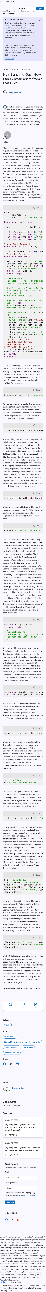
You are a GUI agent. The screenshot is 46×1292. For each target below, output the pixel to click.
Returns (40, 1245)
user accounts (28, 1047)
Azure (19, 1266)
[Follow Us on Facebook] (6, 1220)
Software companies (34, 1272)
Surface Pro (4, 1237)
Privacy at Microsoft (7, 1277)
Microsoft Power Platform (9, 1264)
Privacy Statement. (28, 1195)
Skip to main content (8, 1)
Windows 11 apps (30, 1242)
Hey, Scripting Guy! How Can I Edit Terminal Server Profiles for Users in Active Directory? (20, 1127)
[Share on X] (11, 1064)
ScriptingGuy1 (15, 92)
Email (7, 1172)
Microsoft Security (16, 1261)
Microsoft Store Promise (36, 1247)
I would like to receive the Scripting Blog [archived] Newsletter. (20, 1193)
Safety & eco (36, 1288)
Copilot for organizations (20, 1239)
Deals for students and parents (21, 1258)
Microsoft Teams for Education (19, 1253)
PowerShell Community (18, 47)
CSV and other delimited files (15, 1042)
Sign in (40, 8)
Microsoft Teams (26, 1264)
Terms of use (17, 1288)
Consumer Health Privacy (9, 1285)
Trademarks (26, 1288)
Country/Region (11, 1182)
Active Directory (10, 1036)
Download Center (11, 1245)
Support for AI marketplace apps (17, 1269)
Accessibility (4, 1280)
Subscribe (10, 1202)
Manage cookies (6, 1288)
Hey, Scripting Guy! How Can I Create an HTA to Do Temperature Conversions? (22, 1149)
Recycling (3, 1290)
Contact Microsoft (32, 1285)
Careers (13, 1274)
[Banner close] (40, 20)
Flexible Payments (6, 1250)
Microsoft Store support (28, 1245)
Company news (35, 1274)
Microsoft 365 (40, 1261)
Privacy (42, 1285)
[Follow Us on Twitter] (12, 1220)
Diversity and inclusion (31, 1277)
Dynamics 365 (29, 1261)
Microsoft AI (4, 1261)
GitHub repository (12, 55)
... (14, 13)
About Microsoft (22, 1274)
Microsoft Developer (29, 1266)
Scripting (7, 1025)
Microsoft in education (22, 1250)
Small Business (11, 1266)
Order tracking (5, 1247)
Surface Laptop (14, 1237)
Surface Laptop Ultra (28, 1237)
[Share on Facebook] (4, 1064)
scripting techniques (11, 1047)
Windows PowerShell (12, 1052)
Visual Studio (5, 1274)
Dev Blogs (6, 11)
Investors (18, 1277)
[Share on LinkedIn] (17, 1064)
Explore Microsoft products (13, 1242)
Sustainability (14, 1280)
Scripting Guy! (36, 1042)
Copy (38, 207)
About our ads (12, 1290)
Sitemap (22, 1285)
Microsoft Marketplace (17, 1272)
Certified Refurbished (19, 1247)
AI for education (40, 1258)
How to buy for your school (18, 1255)
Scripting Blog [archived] (23, 11)
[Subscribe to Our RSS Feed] (18, 1220)
